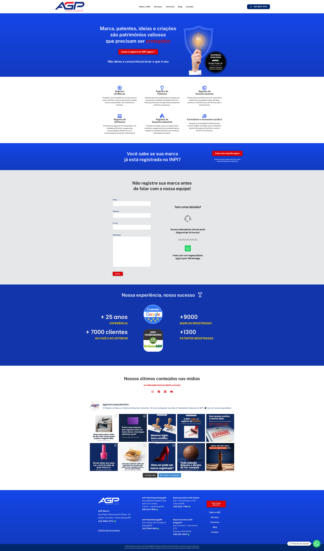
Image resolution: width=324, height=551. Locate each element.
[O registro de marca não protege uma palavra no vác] (162, 428)
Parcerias (170, 7)
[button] (316, 543)
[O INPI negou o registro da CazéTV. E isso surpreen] (191, 428)
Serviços (158, 7)
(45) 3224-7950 (180, 506)
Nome (115, 200)
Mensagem (117, 235)
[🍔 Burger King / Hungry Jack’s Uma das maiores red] (133, 457)
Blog (180, 7)
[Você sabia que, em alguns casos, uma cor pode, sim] (162, 457)
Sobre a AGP (144, 7)
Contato (189, 7)
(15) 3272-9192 (149, 509)
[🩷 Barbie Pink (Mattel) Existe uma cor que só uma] (104, 457)
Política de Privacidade (109, 530)
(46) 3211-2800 (180, 534)
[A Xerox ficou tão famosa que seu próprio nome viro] (104, 428)
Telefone (116, 211)
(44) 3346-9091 (149, 528)
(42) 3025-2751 (106, 521)
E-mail (115, 223)
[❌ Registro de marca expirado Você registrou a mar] (220, 428)
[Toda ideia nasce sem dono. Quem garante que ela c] (220, 457)
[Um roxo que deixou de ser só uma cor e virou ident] (133, 428)
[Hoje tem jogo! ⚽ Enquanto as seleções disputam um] (191, 457)
